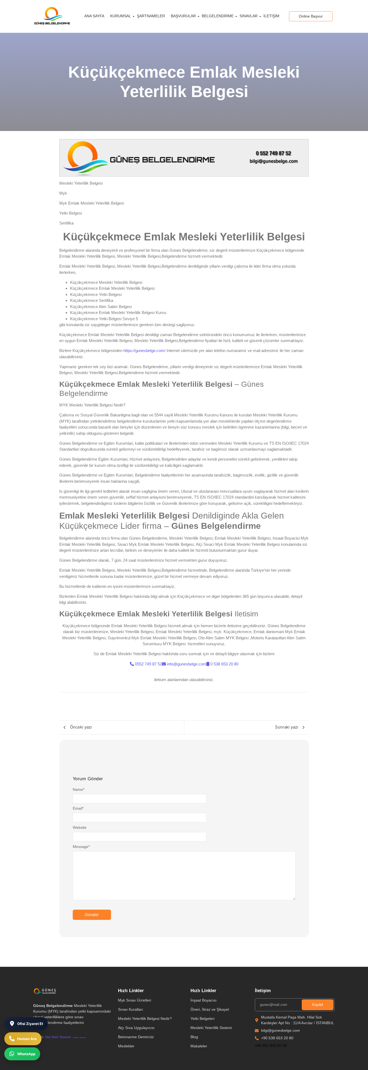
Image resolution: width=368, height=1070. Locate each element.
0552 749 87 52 (148, 664)
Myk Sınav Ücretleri (134, 1000)
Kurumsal (120, 16)
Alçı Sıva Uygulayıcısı (136, 1028)
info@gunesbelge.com (186, 664)
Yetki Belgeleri (202, 1018)
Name (78, 789)
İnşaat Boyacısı (203, 1000)
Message (81, 846)
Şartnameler (151, 16)
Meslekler (126, 1046)
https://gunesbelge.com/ (144, 350)
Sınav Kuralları (130, 1009)
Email (78, 808)
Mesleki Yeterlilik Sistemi (211, 1028)
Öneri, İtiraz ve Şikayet (209, 1009)
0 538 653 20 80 (224, 664)
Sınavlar (248, 16)
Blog (194, 1037)
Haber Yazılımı (79, 1037)
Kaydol (317, 1005)
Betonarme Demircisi (136, 1037)
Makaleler (198, 1046)
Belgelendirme (218, 16)
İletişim (271, 16)
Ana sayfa (94, 16)
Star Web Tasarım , (58, 1037)
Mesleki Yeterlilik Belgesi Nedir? (145, 1018)
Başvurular (183, 16)
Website (79, 827)
